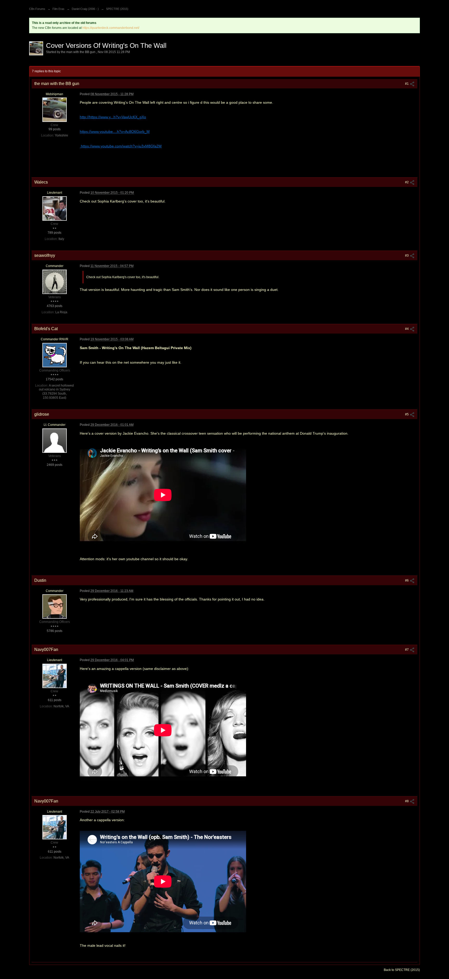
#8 (407, 801)
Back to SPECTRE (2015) (402, 970)
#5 (407, 414)
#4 (407, 329)
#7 (407, 649)
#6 (407, 580)
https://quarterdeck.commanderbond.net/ (110, 28)
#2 (407, 182)
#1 (407, 84)
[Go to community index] (35, 2)
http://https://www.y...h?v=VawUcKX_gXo (113, 117)
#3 (407, 255)
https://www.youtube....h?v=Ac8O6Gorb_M (115, 131)
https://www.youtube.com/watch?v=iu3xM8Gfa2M (121, 146)
